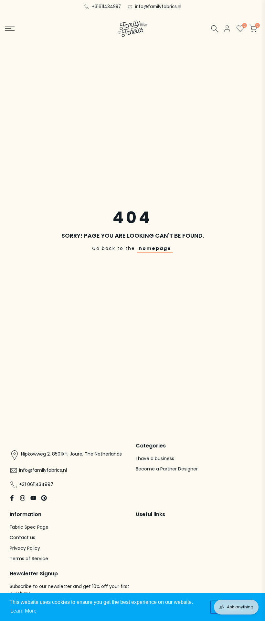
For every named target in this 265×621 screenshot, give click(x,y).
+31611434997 (106, 7)
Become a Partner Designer (167, 469)
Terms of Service (29, 558)
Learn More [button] (23, 611)
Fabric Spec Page (29, 527)
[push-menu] (10, 28)
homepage (155, 248)
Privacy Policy (25, 548)
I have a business (155, 458)
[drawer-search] (214, 28)
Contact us (22, 537)
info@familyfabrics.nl (158, 7)
